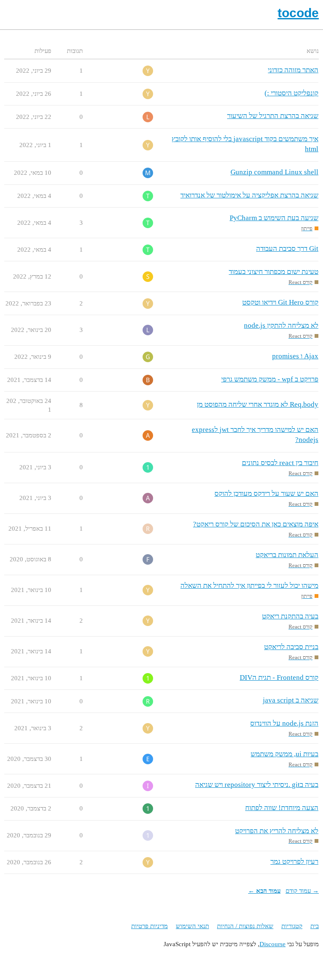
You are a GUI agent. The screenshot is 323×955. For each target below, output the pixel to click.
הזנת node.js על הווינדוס (284, 723)
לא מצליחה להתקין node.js (281, 325)
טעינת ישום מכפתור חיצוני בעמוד (273, 272)
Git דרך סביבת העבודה (287, 249)
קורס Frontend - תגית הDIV (279, 677)
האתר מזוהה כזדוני (293, 70)
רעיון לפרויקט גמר (294, 862)
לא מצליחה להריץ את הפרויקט (276, 831)
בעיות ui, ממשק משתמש (284, 754)
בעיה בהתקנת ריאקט (290, 616)
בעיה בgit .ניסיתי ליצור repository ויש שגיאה (256, 785)
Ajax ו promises (295, 356)
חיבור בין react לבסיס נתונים (280, 463)
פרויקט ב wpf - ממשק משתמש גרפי (269, 379)
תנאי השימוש (192, 926)
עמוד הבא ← (264, 890)
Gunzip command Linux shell (274, 172)
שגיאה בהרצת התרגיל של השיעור (272, 116)
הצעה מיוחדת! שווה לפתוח (281, 808)
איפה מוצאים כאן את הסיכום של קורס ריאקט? (255, 524)
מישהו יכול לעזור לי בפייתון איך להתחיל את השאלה (249, 585)
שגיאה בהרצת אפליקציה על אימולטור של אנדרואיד (249, 195)
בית (314, 926)
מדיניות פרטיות (149, 926)
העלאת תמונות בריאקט (287, 555)
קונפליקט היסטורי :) (291, 93)
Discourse (272, 944)
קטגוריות (291, 926)
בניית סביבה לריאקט (291, 647)
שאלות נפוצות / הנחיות (245, 926)
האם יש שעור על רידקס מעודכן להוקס (266, 493)
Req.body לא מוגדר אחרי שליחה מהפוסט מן (257, 404)
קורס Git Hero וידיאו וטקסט (280, 302)
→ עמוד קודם (302, 890)
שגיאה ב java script (290, 700)
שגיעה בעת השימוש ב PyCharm (274, 218)
